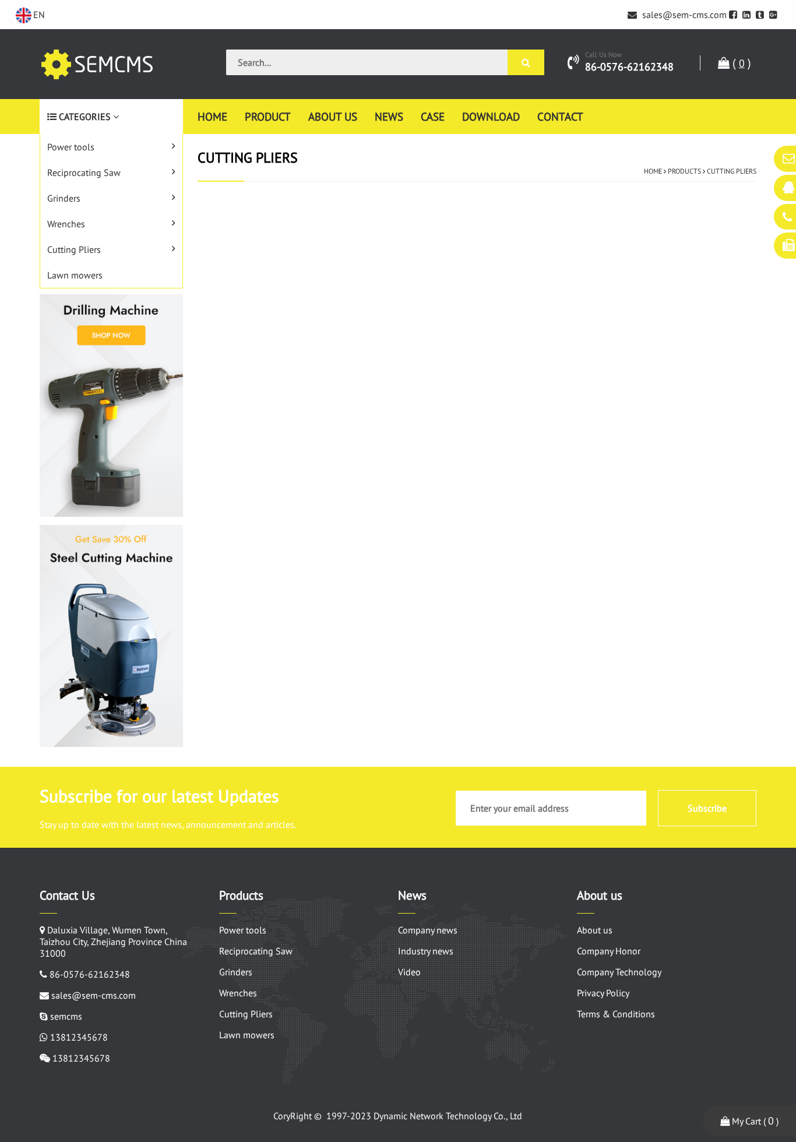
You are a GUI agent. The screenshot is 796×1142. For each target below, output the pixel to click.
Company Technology (619, 972)
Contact (560, 116)
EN (39, 14)
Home (212, 116)
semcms (66, 1016)
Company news (427, 930)
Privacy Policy (603, 993)
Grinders (63, 198)
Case (433, 116)
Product (268, 116)
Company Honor (608, 951)
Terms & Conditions (616, 1014)
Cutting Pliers (74, 249)
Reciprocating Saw (84, 172)
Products (684, 171)
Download (491, 116)
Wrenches (66, 224)
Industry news (425, 951)
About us (332, 116)
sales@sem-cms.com (683, 14)
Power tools (70, 147)
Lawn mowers (75, 275)
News (389, 116)
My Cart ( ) (754, 1120)
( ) (740, 63)
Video (409, 972)
